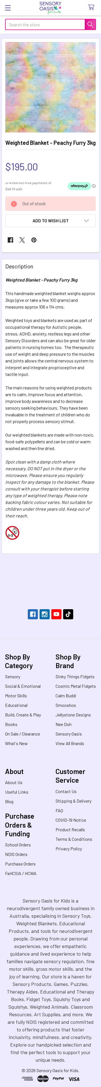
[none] (50, 87)
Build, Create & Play (23, 714)
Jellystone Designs (73, 714)
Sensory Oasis (69, 733)
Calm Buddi (66, 695)
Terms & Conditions (74, 839)
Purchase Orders (20, 863)
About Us (13, 782)
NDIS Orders (16, 854)
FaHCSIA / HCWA (20, 873)
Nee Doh (64, 724)
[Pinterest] (34, 240)
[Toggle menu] (7, 7)
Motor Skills (16, 695)
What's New (16, 743)
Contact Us (66, 791)
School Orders (18, 844)
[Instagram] (45, 614)
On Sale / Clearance (22, 733)
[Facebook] (10, 240)
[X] (22, 240)
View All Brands (70, 743)
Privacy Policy (69, 848)
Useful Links (16, 791)
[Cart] (92, 7)
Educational (16, 705)
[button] (50, 220)
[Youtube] (56, 614)
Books (11, 724)
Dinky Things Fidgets (75, 676)
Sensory (12, 676)
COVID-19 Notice (71, 820)
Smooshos (66, 705)
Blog (9, 801)
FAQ (59, 810)
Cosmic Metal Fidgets (76, 686)
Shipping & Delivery (73, 800)
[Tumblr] (68, 614)
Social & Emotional (23, 686)
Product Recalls (70, 829)
